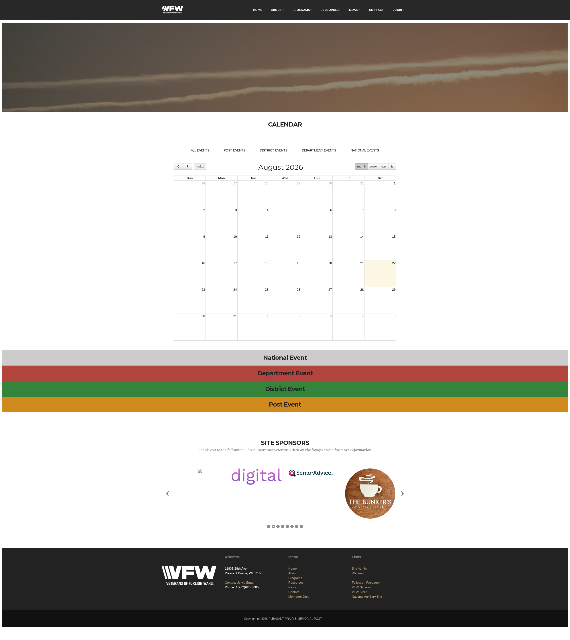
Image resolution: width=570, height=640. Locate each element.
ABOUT (276, 10)
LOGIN (397, 10)
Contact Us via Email (239, 582)
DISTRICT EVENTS (273, 150)
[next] (187, 166)
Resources (295, 582)
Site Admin (359, 568)
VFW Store (359, 592)
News (292, 587)
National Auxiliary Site (367, 596)
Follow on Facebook (366, 582)
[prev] (178, 166)
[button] (167, 493)
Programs (295, 578)
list (392, 166)
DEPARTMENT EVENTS (319, 150)
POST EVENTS (234, 150)
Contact (293, 592)
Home (292, 568)
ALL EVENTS (200, 150)
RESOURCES (329, 10)
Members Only (298, 596)
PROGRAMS (301, 10)
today (200, 166)
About (292, 573)
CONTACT (376, 10)
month (361, 166)
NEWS (353, 10)
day (384, 166)
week (373, 166)
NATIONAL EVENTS (365, 150)
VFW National (361, 587)
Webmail (358, 573)
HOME (257, 10)
